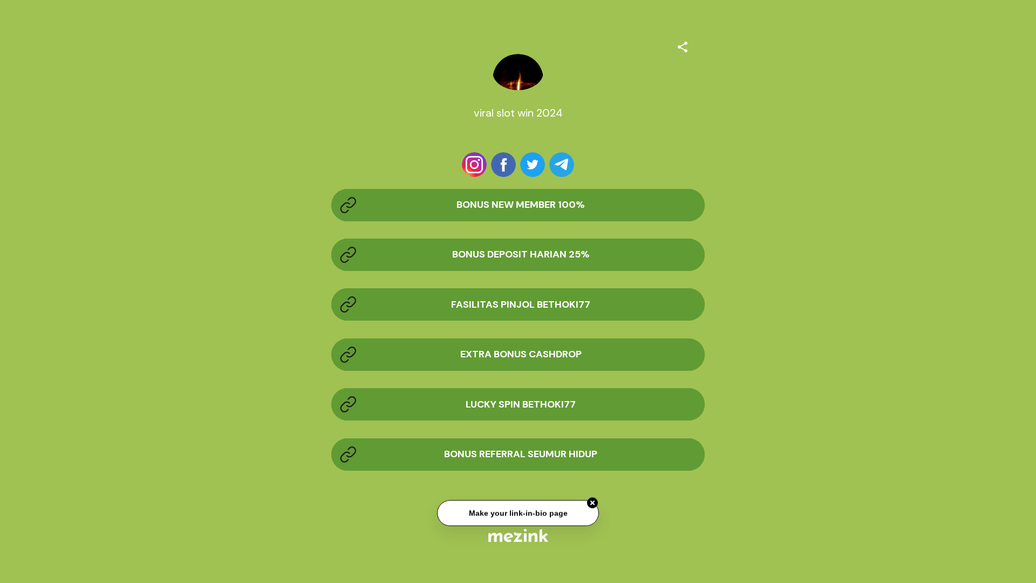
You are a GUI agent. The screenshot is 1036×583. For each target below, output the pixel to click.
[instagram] (474, 164)
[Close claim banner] (592, 503)
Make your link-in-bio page (517, 513)
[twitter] (532, 164)
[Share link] (682, 45)
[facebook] (503, 164)
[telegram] (561, 164)
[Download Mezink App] (518, 535)
